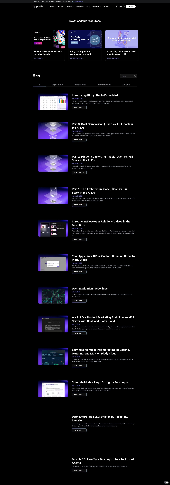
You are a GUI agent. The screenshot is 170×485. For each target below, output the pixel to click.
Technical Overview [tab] (80, 85)
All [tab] (39, 85)
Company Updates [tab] (57, 85)
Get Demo (131, 6)
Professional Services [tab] (104, 85)
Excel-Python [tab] (126, 85)
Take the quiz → (38, 58)
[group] (52, 7)
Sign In (120, 6)
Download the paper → (113, 58)
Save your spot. (78, 1)
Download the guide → (76, 58)
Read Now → (79, 107)
